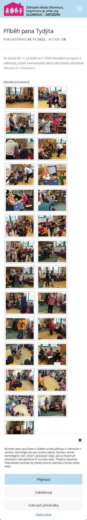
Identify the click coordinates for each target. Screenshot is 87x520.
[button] (80, 440)
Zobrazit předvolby (43, 505)
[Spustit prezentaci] (16, 82)
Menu (79, 9)
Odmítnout (43, 492)
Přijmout (43, 479)
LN (64, 39)
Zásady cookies (43, 514)
